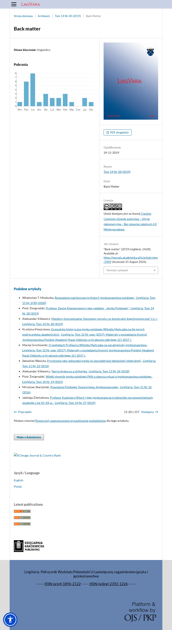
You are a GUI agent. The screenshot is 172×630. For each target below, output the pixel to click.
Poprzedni (25, 412)
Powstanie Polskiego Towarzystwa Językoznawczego (84, 387)
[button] (10, 620)
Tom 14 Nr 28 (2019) (68, 16)
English (18, 480)
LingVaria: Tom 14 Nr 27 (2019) (75, 403)
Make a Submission (29, 437)
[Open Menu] (14, 4)
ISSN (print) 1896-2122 (62, 584)
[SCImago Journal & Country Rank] (37, 455)
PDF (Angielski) (119, 132)
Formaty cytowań (117, 270)
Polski (18, 486)
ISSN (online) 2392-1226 (109, 584)
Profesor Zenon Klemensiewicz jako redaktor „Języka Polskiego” (87, 308)
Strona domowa (23, 16)
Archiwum (44, 16)
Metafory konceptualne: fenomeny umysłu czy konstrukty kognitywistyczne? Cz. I (104, 318)
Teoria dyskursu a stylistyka (69, 371)
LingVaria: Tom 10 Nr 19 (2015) (42, 382)
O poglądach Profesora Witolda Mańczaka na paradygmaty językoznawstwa (98, 345)
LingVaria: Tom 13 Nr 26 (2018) (109, 371)
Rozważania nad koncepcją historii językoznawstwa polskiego (95, 297)
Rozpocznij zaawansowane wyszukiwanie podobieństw (70, 420)
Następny (147, 412)
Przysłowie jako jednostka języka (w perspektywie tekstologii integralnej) (94, 361)
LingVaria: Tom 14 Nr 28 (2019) (42, 324)
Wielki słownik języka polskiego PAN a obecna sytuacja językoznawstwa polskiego (99, 376)
